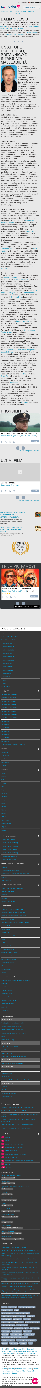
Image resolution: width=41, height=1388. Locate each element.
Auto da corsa (18, 1328)
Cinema (10, 1349)
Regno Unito (15, 436)
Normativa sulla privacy (23, 1369)
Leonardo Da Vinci (17, 1322)
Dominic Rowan (7, 352)
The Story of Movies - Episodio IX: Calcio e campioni (17, 1107)
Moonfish (4, 983)
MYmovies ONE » (6, 12)
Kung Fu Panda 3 (6, 1236)
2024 (16, 636)
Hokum (8, 1167)
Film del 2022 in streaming (9, 853)
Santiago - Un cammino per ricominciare (13, 916)
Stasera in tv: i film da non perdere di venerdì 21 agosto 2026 (20, 1283)
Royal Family (6, 1322)
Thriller (14, 591)
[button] (35, 1381)
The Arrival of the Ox (7, 1003)
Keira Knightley (28, 349)
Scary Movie (12, 1307)
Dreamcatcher (28, 292)
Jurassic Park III (6, 1225)
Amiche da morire (6, 1198)
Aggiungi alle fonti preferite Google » (24, 12)
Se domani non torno (8, 956)
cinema (3, 26)
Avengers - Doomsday (8, 919)
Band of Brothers (21, 279)
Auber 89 (4, 1007)
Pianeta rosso (5, 1181)
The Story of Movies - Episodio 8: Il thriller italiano (16, 1111)
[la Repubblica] (37, 2)
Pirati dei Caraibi (22, 1325)
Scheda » (35, 441)
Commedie (4, 752)
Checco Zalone (6, 1319)
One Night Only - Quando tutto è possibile (14, 1033)
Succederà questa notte (8, 959)
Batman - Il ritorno (7, 1209)
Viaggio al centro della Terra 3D (11, 1175)
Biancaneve (30, 1316)
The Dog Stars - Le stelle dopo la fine (13, 1023)
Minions (4, 1307)
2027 (3, 636)
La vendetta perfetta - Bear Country (12, 1029)
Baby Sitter (27, 1319)
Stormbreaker (29, 330)
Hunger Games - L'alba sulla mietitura (13, 912)
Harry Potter (27, 1331)
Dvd (16, 1351)
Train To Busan (6, 1070)
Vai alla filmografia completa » (30, 451)
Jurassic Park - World (32, 1322)
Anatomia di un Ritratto (8, 1000)
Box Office (34, 1351)
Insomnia (4, 1192)
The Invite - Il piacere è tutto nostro (12, 909)
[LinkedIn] (22, 41)
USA (29, 436)
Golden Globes (31, 32)
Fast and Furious (29, 1334)
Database (17, 1349)
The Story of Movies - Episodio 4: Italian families (16, 1128)
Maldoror (4, 877)
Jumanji (3, 1203)
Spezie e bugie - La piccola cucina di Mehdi (15, 922)
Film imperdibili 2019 (8, 667)
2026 (34, 436)
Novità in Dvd (5, 687)
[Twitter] (18, 41)
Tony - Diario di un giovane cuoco (11, 1046)
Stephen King (16, 297)
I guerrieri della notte (8, 1231)
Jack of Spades (8, 483)
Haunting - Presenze (7, 1214)
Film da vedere (6, 673)
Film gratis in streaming (8, 839)
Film (23, 1349)
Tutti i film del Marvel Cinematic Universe (14, 1337)
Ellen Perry (5, 376)
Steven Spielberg (10, 277)
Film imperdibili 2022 (8, 656)
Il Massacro (5, 1010)
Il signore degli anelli (8, 1340)
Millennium (5, 1334)
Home (4, 1349)
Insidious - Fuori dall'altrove (10, 870)
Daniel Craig (30, 220)
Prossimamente (7, 1353)
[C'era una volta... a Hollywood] (20, 578)
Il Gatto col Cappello (7, 949)
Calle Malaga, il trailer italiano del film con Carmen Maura (19, 1259)
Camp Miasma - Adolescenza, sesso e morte (15, 874)
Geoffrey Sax (6, 332)
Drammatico (5, 436)
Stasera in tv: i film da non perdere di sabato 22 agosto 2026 (20, 1250)
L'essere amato (6, 969)
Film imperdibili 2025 (8, 646)
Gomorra (21, 1307)
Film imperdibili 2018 (8, 670)
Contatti (11, 1369)
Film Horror (5, 759)
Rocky (30, 1343)
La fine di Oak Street (7, 891)
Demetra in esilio (6, 993)
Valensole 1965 (6, 880)
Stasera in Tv (24, 1351)
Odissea (7, 1140)
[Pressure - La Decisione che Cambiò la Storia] (20, 422)
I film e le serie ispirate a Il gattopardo (13, 1316)
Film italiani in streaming (9, 856)
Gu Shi (3, 987)
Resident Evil (5, 926)
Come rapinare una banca (9, 1100)
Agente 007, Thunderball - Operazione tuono (15, 1187)
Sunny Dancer (5, 1076)
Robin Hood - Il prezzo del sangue (12, 888)
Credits (4, 1369)
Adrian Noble (31, 231)
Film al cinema (6, 677)
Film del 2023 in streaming (9, 849)
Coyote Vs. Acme (6, 1073)
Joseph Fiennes (7, 222)
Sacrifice (4, 895)
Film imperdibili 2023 (8, 653)
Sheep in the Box (6, 1053)
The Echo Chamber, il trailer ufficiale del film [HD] (16, 1286)
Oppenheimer (17, 1319)
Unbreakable (6, 1331)
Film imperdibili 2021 (8, 660)
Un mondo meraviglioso (8, 1093)
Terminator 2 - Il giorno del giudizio (12, 1063)
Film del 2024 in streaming (9, 846)
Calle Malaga (5, 929)
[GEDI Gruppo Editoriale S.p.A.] (30, 2)
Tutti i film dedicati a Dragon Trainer (13, 1313)
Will (24, 374)
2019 (25, 591)
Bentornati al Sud (6, 946)
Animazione (5, 762)
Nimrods (4, 898)
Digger (3, 972)
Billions (24, 402)
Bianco (3, 966)
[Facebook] (15, 41)
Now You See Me (7, 1310)
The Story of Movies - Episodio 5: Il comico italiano (17, 1124)
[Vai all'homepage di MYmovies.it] (10, 8)
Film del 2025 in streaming (9, 843)
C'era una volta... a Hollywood (16, 589)
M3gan (16, 1310)
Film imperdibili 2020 (8, 663)
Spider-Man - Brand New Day (14, 1144)
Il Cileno (4, 1050)
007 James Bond (7, 1328)
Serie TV (10, 1351)
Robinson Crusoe (8, 248)
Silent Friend (5, 1090)
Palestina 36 (5, 932)
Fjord (3, 942)
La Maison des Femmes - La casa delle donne (15, 980)
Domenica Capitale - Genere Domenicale (14, 997)
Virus (26, 1328)
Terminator (23, 1343)
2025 (11, 636)
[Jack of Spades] (20, 472)
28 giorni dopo (30, 1307)
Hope (3, 939)
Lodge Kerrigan (22, 321)
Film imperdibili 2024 (8, 650)
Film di (3, 680)
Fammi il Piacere (6, 1096)
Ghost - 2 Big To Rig (7, 1040)
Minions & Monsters (11, 1157)
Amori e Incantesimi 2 (8, 936)
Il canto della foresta (7, 962)
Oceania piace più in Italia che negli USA (14, 1247)
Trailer (16, 1353)
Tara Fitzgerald (14, 349)
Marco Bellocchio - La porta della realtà (13, 1056)
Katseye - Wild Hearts (8, 901)
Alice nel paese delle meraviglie (26, 1340)
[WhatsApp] (26, 41)
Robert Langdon (17, 1331)
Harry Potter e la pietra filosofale (11, 1026)
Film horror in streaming (8, 859)
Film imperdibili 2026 (8, 643)
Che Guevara (14, 1343)
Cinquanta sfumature (8, 1325)
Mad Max (5, 1343)
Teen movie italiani (16, 1334)
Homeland (13, 382)
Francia (24, 436)
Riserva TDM (20, 1371)
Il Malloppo (4, 1086)
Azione (3, 765)
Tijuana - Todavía (6, 990)
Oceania (4, 867)
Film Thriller (5, 755)
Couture (4, 1036)
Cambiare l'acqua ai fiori (9, 952)
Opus (27, 1313)
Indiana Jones (34, 1328)
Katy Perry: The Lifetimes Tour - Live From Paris (16, 1080)
